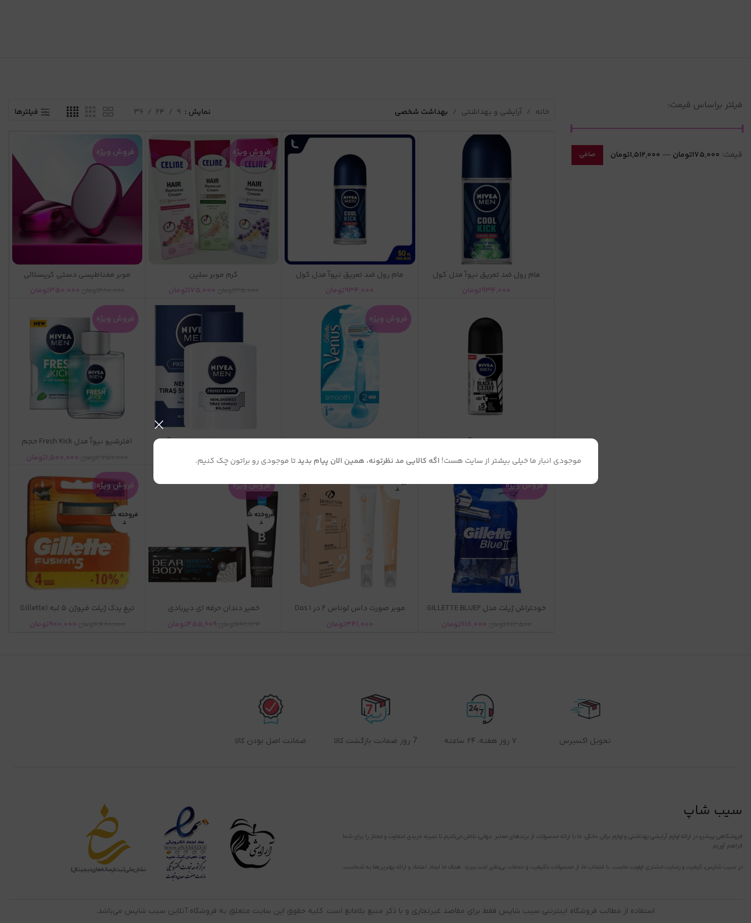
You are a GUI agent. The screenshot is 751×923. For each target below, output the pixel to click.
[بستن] (159, 424)
